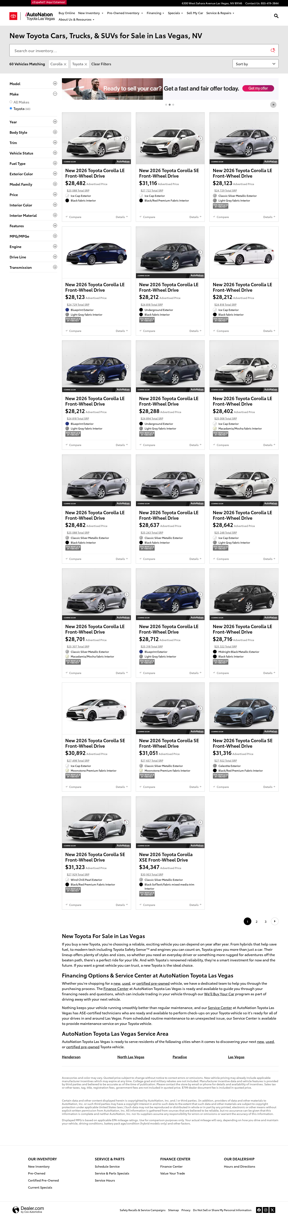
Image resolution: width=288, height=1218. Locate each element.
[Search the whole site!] (276, 16)
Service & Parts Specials (112, 1173)
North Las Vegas (130, 1056)
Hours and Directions (239, 1166)
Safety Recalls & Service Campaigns (143, 1210)
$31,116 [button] (159, 186)
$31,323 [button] (86, 869)
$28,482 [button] (86, 186)
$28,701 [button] (86, 642)
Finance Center (116, 988)
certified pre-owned (153, 983)
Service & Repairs (218, 12)
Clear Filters (101, 63)
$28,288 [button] (160, 414)
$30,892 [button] (86, 755)
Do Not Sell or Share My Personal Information (222, 1210)
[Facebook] (259, 1210)
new (116, 983)
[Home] (15, 16)
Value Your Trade (172, 1173)
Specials (174, 12)
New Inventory (89, 12)
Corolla (56, 63)
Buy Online (67, 12)
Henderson (71, 1056)
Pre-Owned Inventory (123, 12)
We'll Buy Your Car (219, 993)
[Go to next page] (275, 921)
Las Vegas (236, 1056)
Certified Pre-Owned (43, 1180)
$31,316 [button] (233, 755)
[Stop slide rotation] (274, 105)
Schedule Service (107, 1166)
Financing (154, 12)
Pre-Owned (36, 1173)
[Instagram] (266, 1210)
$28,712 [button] (159, 642)
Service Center (220, 1007)
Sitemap (173, 1210)
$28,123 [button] (233, 186)
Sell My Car (195, 12)
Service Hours (105, 1180)
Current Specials (40, 1187)
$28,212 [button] (159, 299)
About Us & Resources (75, 19)
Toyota (77, 63)
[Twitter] (272, 1210)
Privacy (185, 1210)
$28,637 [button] (160, 527)
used (126, 983)
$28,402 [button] (234, 414)
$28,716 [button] (233, 642)
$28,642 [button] (234, 527)
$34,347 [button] (160, 869)
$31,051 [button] (159, 755)
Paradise (180, 1056)
